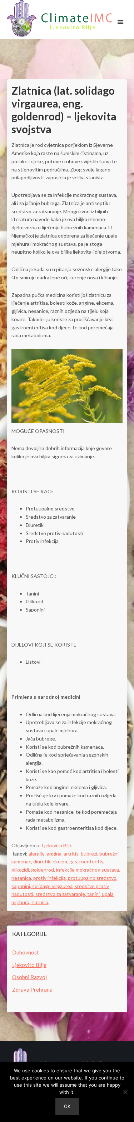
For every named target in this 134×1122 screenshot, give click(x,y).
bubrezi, (90, 854)
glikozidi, (21, 870)
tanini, (94, 894)
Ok (67, 1106)
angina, (55, 854)
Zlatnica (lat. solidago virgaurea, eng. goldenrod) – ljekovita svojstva (63, 109)
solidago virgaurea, (53, 886)
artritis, (72, 854)
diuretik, (43, 861)
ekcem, (61, 861)
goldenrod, (43, 870)
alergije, (38, 854)
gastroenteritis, (86, 861)
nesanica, (22, 878)
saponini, (21, 886)
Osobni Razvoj (29, 977)
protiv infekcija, (50, 878)
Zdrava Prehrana (32, 989)
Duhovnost (25, 952)
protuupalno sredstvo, (93, 878)
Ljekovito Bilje (57, 845)
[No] (125, 1092)
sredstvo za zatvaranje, (61, 894)
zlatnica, (40, 902)
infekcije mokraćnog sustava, (88, 870)
